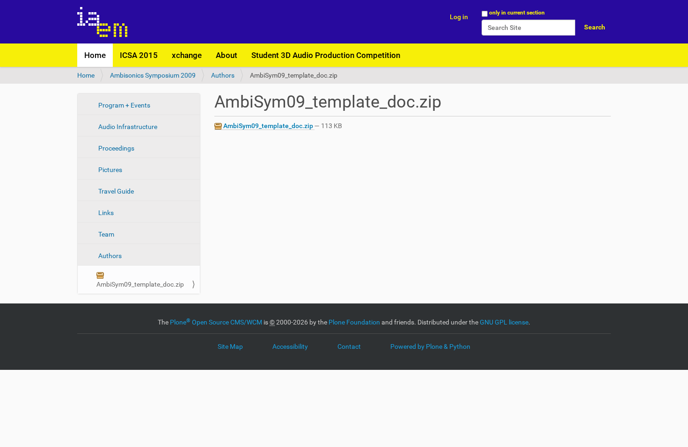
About (226, 55)
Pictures (109, 169)
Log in (459, 17)
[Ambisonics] (102, 22)
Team (105, 234)
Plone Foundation (354, 322)
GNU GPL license (504, 322)
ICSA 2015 (139, 55)
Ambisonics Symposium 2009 (153, 75)
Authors (222, 75)
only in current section (517, 12)
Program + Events (123, 105)
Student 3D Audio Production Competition (325, 55)
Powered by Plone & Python (430, 346)
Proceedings (115, 148)
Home (95, 55)
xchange (187, 55)
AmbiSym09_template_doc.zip (140, 284)
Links (105, 212)
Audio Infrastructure (127, 126)
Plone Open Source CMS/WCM (216, 322)
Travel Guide (115, 191)
